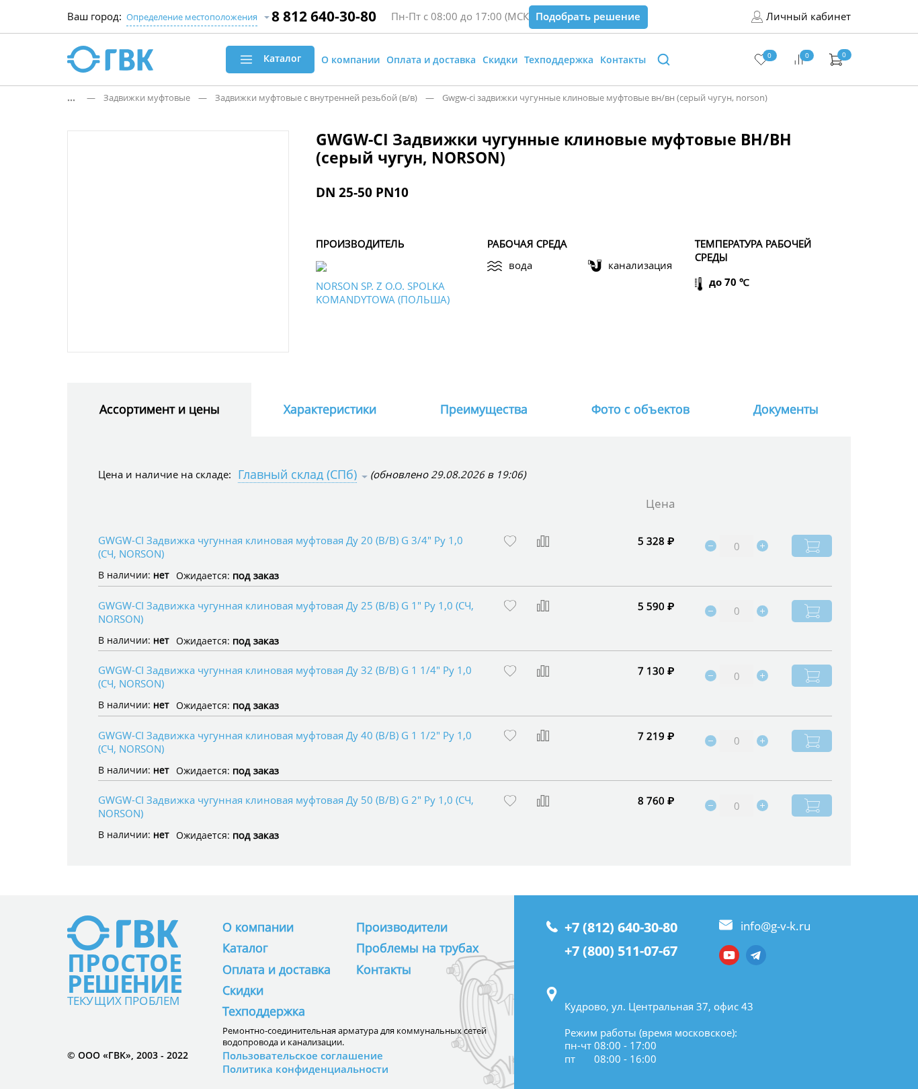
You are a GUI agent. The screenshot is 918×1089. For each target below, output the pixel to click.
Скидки (242, 990)
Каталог (245, 948)
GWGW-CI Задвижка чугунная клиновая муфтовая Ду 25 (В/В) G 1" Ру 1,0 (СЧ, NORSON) (286, 612)
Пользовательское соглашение (302, 1055)
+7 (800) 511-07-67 (621, 951)
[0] (761, 59)
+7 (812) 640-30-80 (621, 927)
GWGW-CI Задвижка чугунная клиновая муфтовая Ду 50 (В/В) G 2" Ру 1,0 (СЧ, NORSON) (286, 806)
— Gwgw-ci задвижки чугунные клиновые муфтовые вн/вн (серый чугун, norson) (592, 97)
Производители (402, 927)
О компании (258, 927)
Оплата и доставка (276, 969)
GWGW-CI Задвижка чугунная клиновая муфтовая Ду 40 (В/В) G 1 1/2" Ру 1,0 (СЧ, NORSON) (285, 741)
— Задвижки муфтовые (134, 97)
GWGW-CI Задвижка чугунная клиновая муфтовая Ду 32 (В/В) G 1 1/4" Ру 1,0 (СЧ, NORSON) (285, 676)
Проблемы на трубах (417, 948)
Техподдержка (263, 1011)
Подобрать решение (588, 16)
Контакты (383, 969)
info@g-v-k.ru (775, 926)
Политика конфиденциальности (305, 1069)
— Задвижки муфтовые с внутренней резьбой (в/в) (303, 97)
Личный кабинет (808, 16)
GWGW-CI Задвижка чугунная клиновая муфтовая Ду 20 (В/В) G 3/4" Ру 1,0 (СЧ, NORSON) (280, 546)
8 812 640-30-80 (324, 16)
